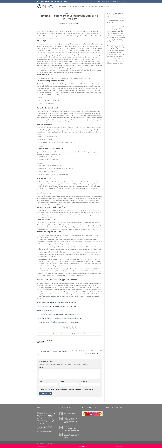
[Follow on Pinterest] (50, 427)
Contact (107, 1)
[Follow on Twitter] (122, 1)
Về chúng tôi (92, 6)
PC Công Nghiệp (63, 6)
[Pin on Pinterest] (72, 327)
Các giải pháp (74, 6)
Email (62, 381)
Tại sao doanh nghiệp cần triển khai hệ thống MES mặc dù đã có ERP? (57, 306)
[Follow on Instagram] (121, 1)
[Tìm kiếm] (56, 6)
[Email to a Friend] (69, 327)
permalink (83, 334)
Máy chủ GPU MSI (69, 413)
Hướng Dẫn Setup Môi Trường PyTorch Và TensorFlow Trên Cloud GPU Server (70, 420)
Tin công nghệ (100, 1)
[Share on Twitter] (66, 327)
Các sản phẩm (83, 6)
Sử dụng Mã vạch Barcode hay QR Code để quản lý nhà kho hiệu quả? (57, 302)
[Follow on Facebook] (119, 1)
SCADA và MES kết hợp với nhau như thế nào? (50, 310)
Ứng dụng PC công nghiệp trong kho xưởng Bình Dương (71, 435)
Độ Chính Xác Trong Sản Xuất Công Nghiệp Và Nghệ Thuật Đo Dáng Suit (71, 428)
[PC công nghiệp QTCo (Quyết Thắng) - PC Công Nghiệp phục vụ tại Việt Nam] (45, 6)
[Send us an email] (124, 1)
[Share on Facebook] (63, 327)
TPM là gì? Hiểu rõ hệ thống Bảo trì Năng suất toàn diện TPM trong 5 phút (58, 322)
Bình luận (42, 367)
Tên (40, 381)
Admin (77, 23)
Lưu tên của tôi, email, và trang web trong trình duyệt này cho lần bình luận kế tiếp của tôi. (67, 389)
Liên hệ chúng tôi (103, 6)
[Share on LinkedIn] (75, 327)
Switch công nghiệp (48, 431)
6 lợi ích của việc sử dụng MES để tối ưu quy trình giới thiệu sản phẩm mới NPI (59, 318)
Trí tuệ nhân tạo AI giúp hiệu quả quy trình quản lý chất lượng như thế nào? (58, 314)
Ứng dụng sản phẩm (69, 13)
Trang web (84, 381)
